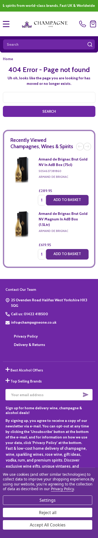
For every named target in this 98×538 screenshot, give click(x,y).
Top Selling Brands (26, 381)
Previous (80, 147)
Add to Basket (67, 199)
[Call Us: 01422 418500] (83, 24)
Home (8, 58)
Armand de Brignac (53, 177)
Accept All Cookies (48, 525)
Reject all (47, 512)
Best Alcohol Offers (26, 370)
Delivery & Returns (29, 344)
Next (87, 147)
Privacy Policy (26, 336)
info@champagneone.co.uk (33, 322)
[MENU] (6, 23)
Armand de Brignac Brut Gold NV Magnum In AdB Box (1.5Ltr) (63, 219)
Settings (47, 500)
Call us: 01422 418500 (29, 314)
